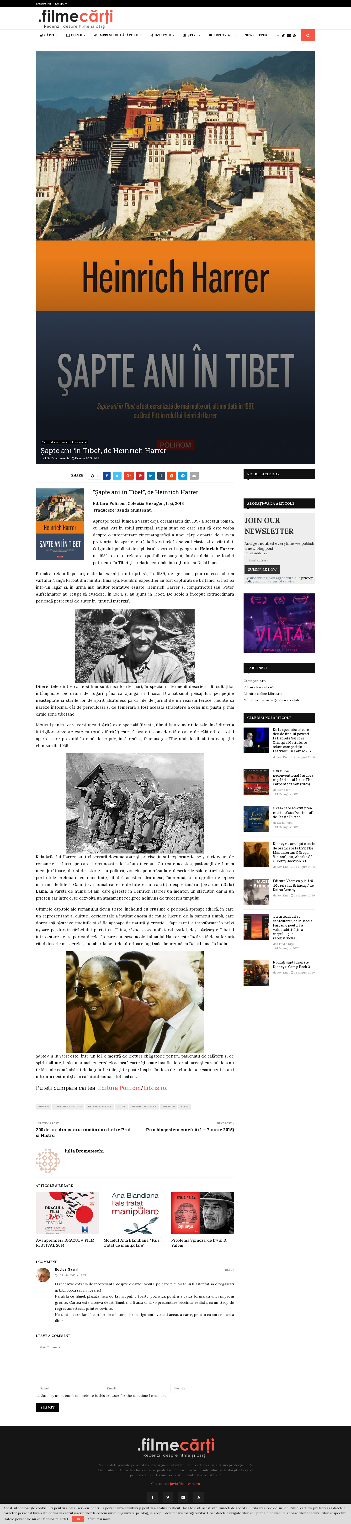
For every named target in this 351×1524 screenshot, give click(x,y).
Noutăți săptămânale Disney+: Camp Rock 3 (291, 964)
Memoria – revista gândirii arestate (272, 700)
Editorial (222, 35)
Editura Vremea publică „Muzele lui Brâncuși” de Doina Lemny (293, 885)
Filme (76, 35)
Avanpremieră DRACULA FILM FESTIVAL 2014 (65, 1243)
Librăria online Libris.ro (263, 693)
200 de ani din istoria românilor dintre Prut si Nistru (83, 1132)
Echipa (60, 3)
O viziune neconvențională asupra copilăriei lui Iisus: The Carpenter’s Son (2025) (293, 777)
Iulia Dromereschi (57, 458)
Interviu (162, 35)
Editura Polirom (119, 1088)
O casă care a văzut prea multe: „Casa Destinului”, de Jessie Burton (293, 812)
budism (43, 1106)
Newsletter (256, 35)
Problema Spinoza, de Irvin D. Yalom (199, 1243)
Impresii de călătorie (118, 35)
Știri (192, 35)
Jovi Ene (282, 757)
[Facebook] (279, 35)
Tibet (185, 1106)
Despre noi (43, 3)
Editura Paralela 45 (259, 687)
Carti (45, 442)
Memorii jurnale (60, 442)
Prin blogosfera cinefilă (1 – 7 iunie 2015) (190, 1129)
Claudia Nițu (285, 944)
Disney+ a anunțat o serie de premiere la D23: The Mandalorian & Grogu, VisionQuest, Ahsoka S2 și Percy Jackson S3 (294, 852)
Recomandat (79, 442)
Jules (121, 1106)
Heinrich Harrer (100, 1106)
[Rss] (295, 35)
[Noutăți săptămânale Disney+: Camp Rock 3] (256, 973)
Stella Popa (284, 822)
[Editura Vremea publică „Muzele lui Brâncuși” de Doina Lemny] (256, 892)
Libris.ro (154, 1088)
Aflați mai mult (98, 1519)
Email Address (256, 553)
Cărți (49, 35)
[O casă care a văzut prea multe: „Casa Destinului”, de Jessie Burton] (256, 819)
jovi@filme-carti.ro (185, 1484)
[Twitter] (284, 35)
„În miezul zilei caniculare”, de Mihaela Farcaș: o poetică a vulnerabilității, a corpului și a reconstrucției (293, 927)
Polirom (168, 1106)
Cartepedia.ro (255, 681)
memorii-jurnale (144, 1106)
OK (77, 1519)
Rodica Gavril (66, 1269)
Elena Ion (283, 789)
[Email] (290, 35)
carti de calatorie (68, 1106)
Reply (229, 1269)
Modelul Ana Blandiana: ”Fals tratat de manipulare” (131, 1243)
